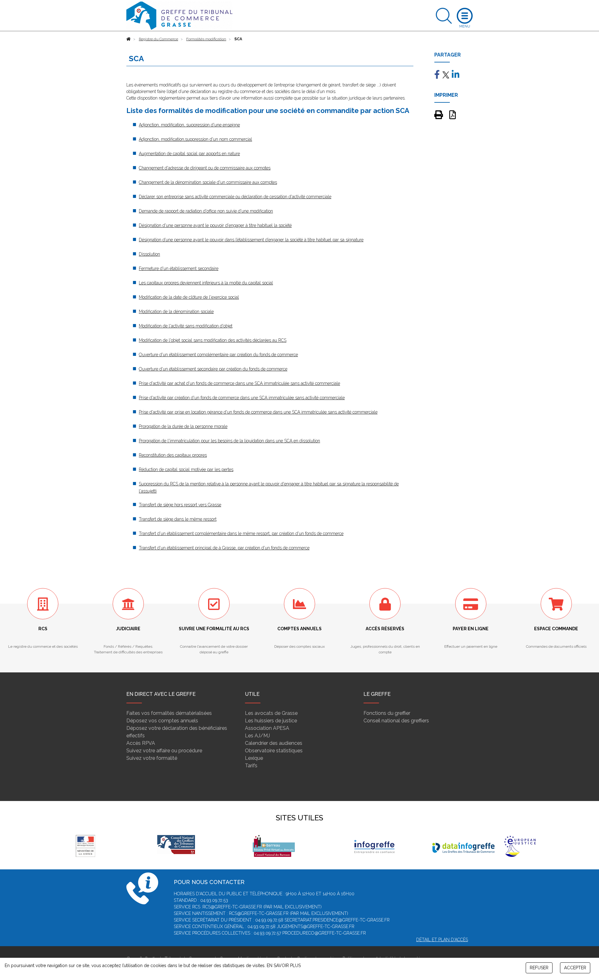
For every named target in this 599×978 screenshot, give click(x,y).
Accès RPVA (140, 743)
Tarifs (251, 766)
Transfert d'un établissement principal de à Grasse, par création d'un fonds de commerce (224, 547)
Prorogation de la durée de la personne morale (183, 426)
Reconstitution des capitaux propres (173, 455)
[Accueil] (128, 39)
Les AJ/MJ (257, 736)
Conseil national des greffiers (396, 721)
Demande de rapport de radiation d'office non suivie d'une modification (206, 211)
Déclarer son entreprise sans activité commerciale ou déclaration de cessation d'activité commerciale (235, 196)
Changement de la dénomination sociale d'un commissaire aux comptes (208, 182)
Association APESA (267, 728)
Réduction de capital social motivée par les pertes (186, 469)
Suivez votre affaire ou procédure (164, 751)
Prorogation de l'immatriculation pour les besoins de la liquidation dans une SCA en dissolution (229, 440)
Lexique (254, 758)
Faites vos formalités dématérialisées (169, 713)
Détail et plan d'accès (442, 939)
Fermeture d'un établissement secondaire (178, 268)
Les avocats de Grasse (271, 713)
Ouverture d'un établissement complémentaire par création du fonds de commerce (218, 354)
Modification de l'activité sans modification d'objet (185, 325)
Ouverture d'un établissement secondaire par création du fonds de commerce (213, 368)
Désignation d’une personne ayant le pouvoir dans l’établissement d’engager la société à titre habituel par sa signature (251, 239)
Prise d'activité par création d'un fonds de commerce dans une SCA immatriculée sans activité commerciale (242, 397)
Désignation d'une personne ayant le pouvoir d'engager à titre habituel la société (215, 225)
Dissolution (149, 254)
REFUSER (539, 967)
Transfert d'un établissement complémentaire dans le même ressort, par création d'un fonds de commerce (241, 533)
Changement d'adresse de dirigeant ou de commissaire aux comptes (204, 167)
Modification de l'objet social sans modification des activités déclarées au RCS (212, 340)
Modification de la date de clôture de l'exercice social (189, 297)
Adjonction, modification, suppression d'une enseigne (189, 124)
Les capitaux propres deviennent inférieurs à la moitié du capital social (206, 282)
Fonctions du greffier (386, 713)
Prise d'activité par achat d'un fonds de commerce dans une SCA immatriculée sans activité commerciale (239, 383)
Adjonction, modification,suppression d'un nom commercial (195, 139)
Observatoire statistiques (274, 751)
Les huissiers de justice (271, 721)
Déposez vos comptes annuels (162, 721)
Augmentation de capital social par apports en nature (189, 153)
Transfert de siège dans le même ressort (178, 519)
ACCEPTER (575, 967)
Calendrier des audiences (273, 743)
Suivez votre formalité (151, 758)
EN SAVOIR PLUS (284, 965)
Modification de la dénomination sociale (176, 311)
